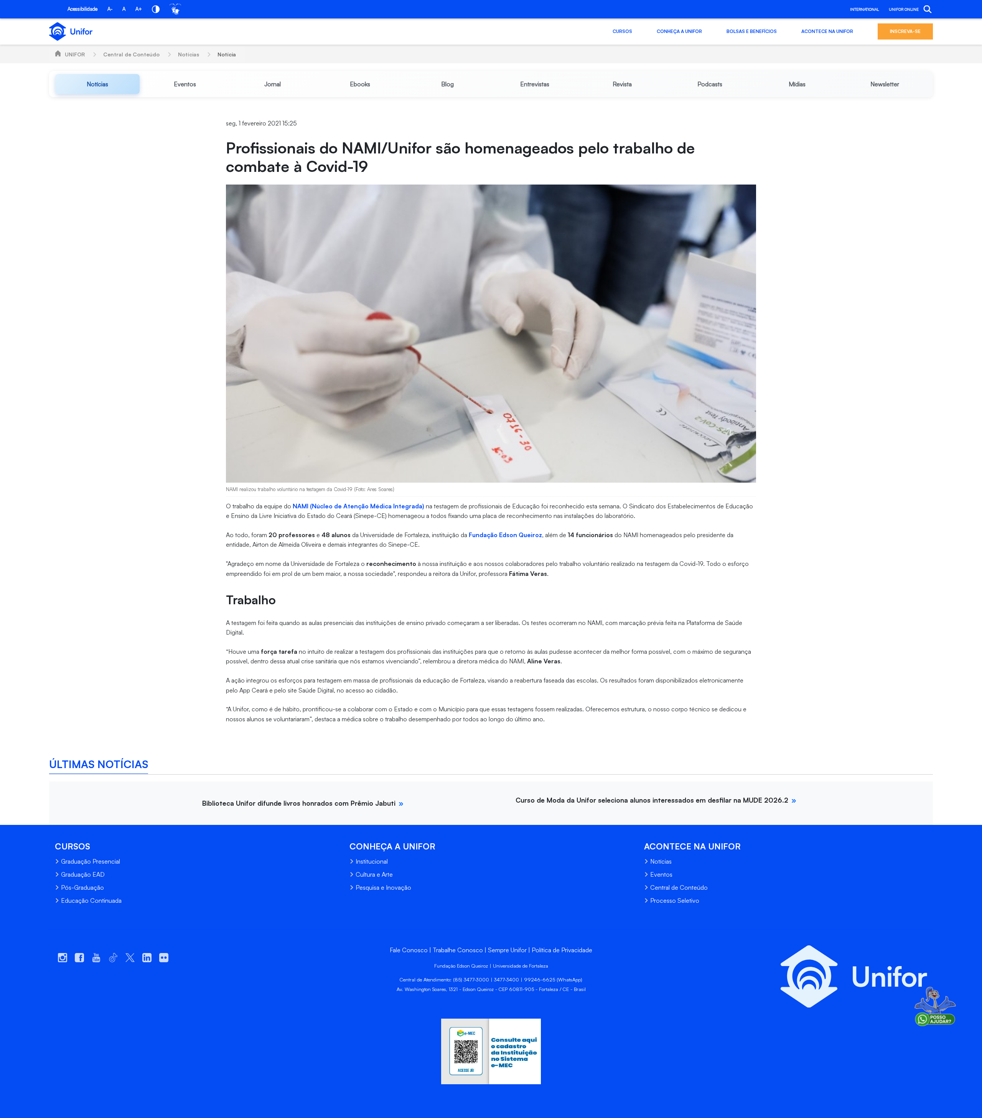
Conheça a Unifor (679, 31)
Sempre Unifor (507, 950)
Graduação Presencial (90, 861)
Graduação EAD (83, 874)
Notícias (188, 54)
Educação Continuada (91, 900)
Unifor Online (904, 9)
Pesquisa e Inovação (383, 887)
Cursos (622, 31)
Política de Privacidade (562, 950)
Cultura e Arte (374, 874)
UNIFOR (75, 54)
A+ (138, 9)
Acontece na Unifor (827, 31)
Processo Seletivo (674, 900)
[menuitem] (97, 84)
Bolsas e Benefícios (752, 31)
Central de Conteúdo (131, 54)
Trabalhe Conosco (458, 950)
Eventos (661, 874)
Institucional (372, 861)
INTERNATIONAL (864, 9)
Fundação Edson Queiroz (505, 535)
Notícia (226, 54)
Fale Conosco (409, 950)
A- (109, 9)
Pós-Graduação (82, 887)
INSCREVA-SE (905, 31)
